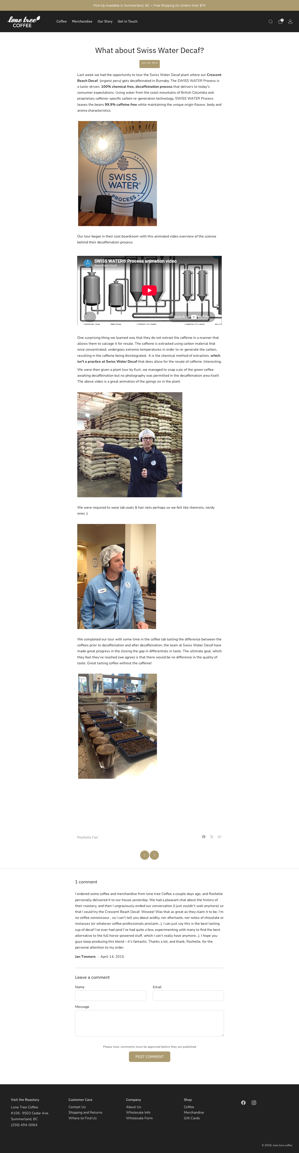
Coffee (61, 21)
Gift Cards (192, 1118)
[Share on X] (211, 837)
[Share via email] (219, 837)
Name (79, 987)
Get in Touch (127, 21)
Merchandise (82, 21)
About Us (133, 1107)
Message (82, 1006)
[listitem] (149, 5)
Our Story (105, 21)
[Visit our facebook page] (243, 1102)
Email (157, 987)
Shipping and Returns (85, 1112)
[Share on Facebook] (204, 837)
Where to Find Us (83, 1118)
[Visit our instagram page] (254, 1102)
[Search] (270, 21)
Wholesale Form (139, 1118)
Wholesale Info (138, 1112)
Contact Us (77, 1107)
